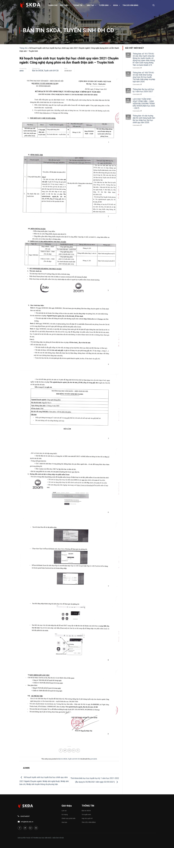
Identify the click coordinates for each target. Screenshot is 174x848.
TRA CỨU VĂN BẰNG (130, 5)
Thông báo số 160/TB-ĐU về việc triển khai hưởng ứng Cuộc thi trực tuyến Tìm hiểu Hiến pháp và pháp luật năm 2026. (144, 77)
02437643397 (25, 816)
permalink (93, 759)
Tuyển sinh (104, 5)
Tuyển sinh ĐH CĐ (88, 30)
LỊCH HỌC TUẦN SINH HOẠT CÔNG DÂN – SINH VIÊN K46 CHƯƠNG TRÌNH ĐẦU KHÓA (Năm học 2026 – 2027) (144, 103)
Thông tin (77, 5)
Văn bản (64, 822)
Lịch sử (64, 810)
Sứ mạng (65, 814)
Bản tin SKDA (42, 30)
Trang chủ (52, 5)
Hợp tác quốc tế (87, 818)
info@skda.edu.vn (27, 822)
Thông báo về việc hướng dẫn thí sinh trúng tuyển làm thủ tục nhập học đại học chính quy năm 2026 (144, 119)
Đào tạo (90, 5)
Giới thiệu (64, 5)
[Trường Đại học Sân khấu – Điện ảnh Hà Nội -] (31, 5)
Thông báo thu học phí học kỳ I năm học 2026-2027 (143, 90)
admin (22, 71)
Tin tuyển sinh (86, 814)
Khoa (115, 5)
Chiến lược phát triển (68, 818)
